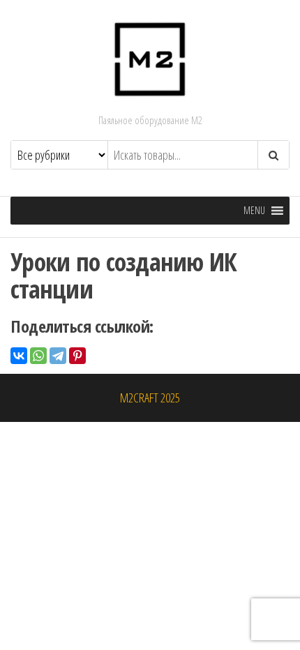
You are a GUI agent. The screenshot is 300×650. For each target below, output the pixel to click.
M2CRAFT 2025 (150, 397)
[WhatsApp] (38, 355)
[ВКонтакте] (18, 355)
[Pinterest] (77, 355)
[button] (254, 211)
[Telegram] (58, 355)
